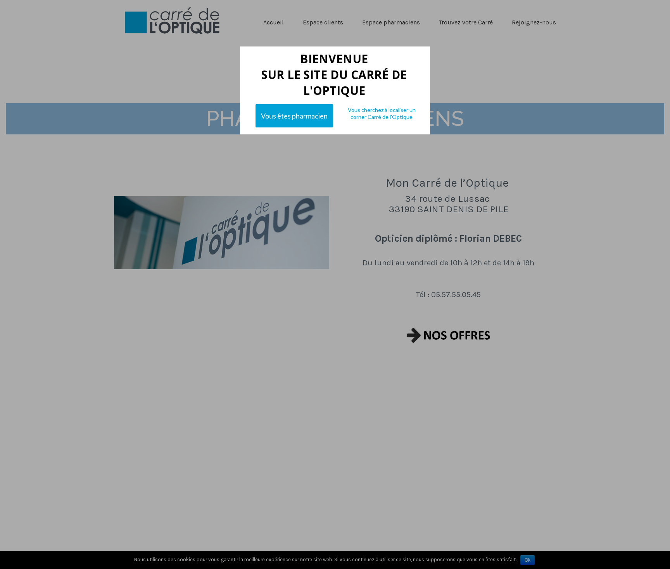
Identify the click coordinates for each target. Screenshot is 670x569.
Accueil (273, 22)
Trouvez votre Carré (466, 22)
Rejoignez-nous (534, 22)
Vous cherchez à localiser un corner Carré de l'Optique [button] (382, 113)
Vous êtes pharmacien (294, 116)
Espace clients (323, 22)
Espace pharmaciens (391, 22)
